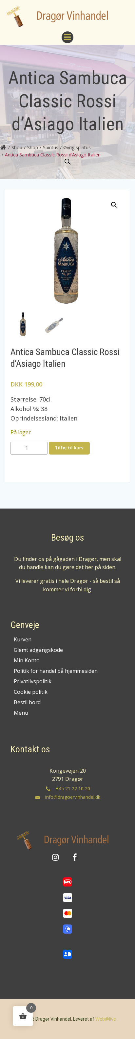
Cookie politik (31, 691)
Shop (16, 147)
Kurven (22, 639)
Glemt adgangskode (38, 650)
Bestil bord (27, 702)
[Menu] (67, 37)
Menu (21, 712)
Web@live (105, 1019)
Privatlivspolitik (32, 681)
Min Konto (27, 660)
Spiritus (50, 147)
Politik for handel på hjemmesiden (56, 670)
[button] (114, 205)
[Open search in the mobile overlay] (67, 161)
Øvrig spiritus (77, 147)
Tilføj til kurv (69, 448)
